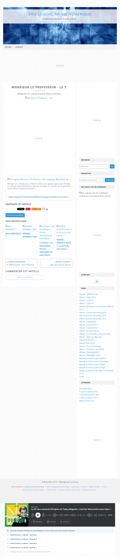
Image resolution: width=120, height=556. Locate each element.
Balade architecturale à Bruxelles (93, 361)
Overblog (74, 482)
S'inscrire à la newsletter (15, 215)
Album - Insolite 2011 (88, 324)
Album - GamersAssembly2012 (92, 312)
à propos (66, 522)
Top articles (75, 487)
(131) (88, 397)
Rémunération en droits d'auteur (33, 490)
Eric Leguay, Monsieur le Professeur (56, 179)
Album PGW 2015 (87, 340)
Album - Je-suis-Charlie (89, 331)
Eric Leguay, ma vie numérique (60, 14)
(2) (86, 400)
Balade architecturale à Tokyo (92, 367)
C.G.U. (105, 487)
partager (53, 522)
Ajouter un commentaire (24, 277)
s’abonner (39, 522)
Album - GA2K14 (86, 303)
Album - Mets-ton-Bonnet (90, 337)
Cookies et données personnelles (70, 490)
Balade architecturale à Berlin (92, 358)
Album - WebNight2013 (89, 352)
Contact (19, 47)
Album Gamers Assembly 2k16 (92, 318)
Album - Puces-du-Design (90, 346)
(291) (85, 388)
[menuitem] (8, 47)
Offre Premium (51, 490)
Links (81, 376)
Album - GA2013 (86, 300)
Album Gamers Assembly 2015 (92, 315)
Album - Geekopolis (87, 321)
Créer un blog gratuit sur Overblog (57, 487)
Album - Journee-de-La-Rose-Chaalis (95, 334)
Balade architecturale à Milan (92, 364)
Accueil (8, 47)
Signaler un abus (94, 487)
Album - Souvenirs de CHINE (91, 349)
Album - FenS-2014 (87, 297)
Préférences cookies (89, 490)
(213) (88, 391)
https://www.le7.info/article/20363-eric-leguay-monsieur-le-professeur (39, 197)
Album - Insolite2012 (88, 328)
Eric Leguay (25, 487)
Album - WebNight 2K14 (89, 355)
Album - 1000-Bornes (88, 294)
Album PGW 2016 (87, 343)
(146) (89, 394)
